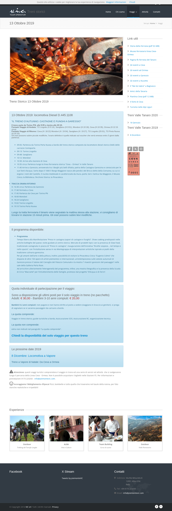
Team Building (105, 444)
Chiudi (132, 2)
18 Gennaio (135, 122)
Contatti (156, 12)
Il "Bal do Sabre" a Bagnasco (142, 86)
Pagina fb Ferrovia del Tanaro (143, 59)
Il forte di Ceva (136, 101)
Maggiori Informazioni (116, 2)
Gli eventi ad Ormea (139, 70)
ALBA (66, 444)
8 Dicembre (135, 135)
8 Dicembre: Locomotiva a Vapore (33, 355)
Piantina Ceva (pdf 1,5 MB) (142, 96)
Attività (145, 12)
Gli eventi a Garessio (139, 75)
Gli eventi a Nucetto (139, 80)
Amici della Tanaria (138, 91)
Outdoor (27, 444)
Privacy (55, 507)
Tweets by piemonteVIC (72, 478)
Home (108, 12)
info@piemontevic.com (44, 378)
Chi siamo (120, 12)
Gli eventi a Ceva (137, 65)
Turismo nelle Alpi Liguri (141, 107)
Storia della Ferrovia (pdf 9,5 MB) (144, 46)
